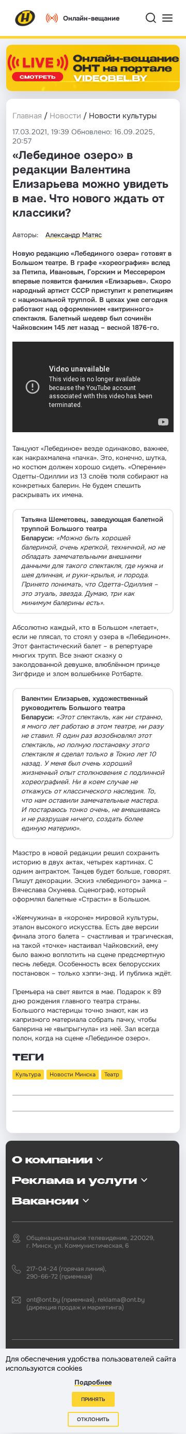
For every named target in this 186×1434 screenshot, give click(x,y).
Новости (65, 116)
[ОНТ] (25, 18)
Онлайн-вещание (91, 18)
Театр (111, 1074)
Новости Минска (73, 1074)
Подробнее (93, 1382)
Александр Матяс (73, 235)
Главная (27, 116)
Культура (28, 1074)
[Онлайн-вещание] (93, 68)
